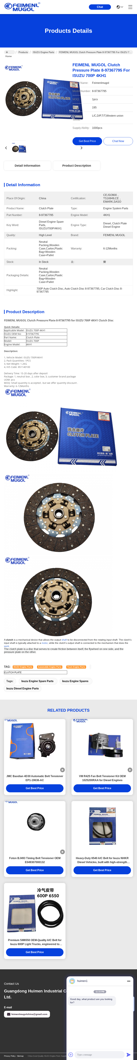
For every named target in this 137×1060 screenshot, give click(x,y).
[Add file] (70, 1054)
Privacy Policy (10, 1056)
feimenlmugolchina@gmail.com (29, 1014)
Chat (100, 7)
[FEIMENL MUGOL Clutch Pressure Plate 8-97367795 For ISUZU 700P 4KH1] (44, 98)
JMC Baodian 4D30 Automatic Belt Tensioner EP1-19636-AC (34, 778)
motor (45, 643)
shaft (64, 639)
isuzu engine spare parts (37, 681)
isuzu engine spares (75, 681)
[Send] (128, 1054)
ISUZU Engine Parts (43, 52)
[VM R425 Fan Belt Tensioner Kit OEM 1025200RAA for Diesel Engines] (102, 746)
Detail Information (27, 165)
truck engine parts (76, 667)
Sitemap (20, 1056)
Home (9, 52)
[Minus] (129, 981)
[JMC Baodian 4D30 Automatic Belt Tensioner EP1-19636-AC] (34, 746)
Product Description (76, 165)
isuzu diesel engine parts (22, 688)
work (6, 646)
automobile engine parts (49, 667)
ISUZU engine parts (23, 667)
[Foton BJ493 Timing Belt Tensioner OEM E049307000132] (34, 828)
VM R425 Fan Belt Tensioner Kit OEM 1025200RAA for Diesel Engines (102, 778)
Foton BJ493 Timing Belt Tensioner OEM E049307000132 (34, 860)
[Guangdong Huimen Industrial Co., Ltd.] (22, 7)
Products (23, 52)
